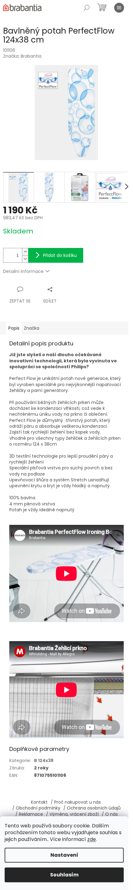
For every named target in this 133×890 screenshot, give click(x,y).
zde (91, 839)
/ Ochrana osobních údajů (92, 808)
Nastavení (64, 855)
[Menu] (119, 8)
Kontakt (39, 802)
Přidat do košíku (60, 255)
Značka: (22, 56)
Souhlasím (64, 874)
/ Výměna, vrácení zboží (72, 814)
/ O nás (110, 814)
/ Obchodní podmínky (36, 808)
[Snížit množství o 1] (25, 258)
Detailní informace (23, 271)
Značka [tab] (31, 328)
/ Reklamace (29, 814)
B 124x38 (44, 760)
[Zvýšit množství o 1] (25, 251)
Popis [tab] (13, 328)
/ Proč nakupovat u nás (76, 802)
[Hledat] (86, 8)
